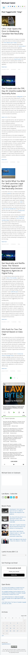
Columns (19, 371)
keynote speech (17, 59)
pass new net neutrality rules (9, 208)
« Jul (2, 635)
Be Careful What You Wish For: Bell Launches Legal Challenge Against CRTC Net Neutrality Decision (13, 185)
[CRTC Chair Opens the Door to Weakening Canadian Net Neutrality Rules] (8, 20)
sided (21, 202)
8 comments (13, 69)
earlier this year (14, 291)
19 (14, 628)
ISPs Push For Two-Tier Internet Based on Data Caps (12, 332)
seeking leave (21, 216)
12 (14, 625)
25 (10, 631)
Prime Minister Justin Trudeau (10, 42)
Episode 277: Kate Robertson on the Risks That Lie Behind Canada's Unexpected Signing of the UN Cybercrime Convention (13, 430)
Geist (8, 3)
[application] (14, 399)
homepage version (9, 355)
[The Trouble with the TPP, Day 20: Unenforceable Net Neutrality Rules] (8, 80)
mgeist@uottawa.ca (6, 644)
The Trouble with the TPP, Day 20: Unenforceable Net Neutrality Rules (14, 91)
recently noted (21, 210)
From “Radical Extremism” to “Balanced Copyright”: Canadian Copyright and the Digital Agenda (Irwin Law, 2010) (14, 598)
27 (17, 631)
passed (9, 193)
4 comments (13, 244)
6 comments (12, 162)
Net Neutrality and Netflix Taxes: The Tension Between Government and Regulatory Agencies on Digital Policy (13, 268)
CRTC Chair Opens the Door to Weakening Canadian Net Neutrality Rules (12, 32)
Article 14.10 (4, 117)
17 (6, 628)
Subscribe (14, 575)
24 (6, 631)
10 (6, 625)
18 (10, 628)
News (19, 69)
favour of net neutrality (12, 278)
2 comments (14, 321)
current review (22, 46)
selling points (20, 96)
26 (14, 631)
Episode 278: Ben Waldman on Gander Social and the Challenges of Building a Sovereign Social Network (14, 423)
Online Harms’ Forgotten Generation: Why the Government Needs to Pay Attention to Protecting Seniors (18, 526)
